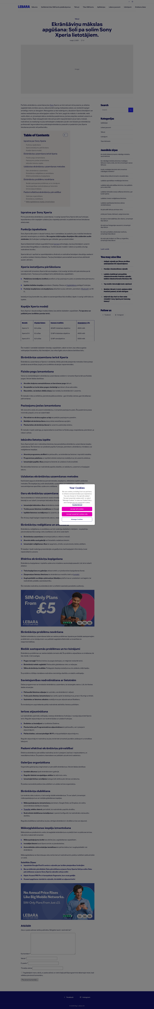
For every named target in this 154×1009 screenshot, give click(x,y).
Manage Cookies (77, 519)
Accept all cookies (77, 509)
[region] (77, 504)
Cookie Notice (77, 504)
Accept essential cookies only (77, 514)
